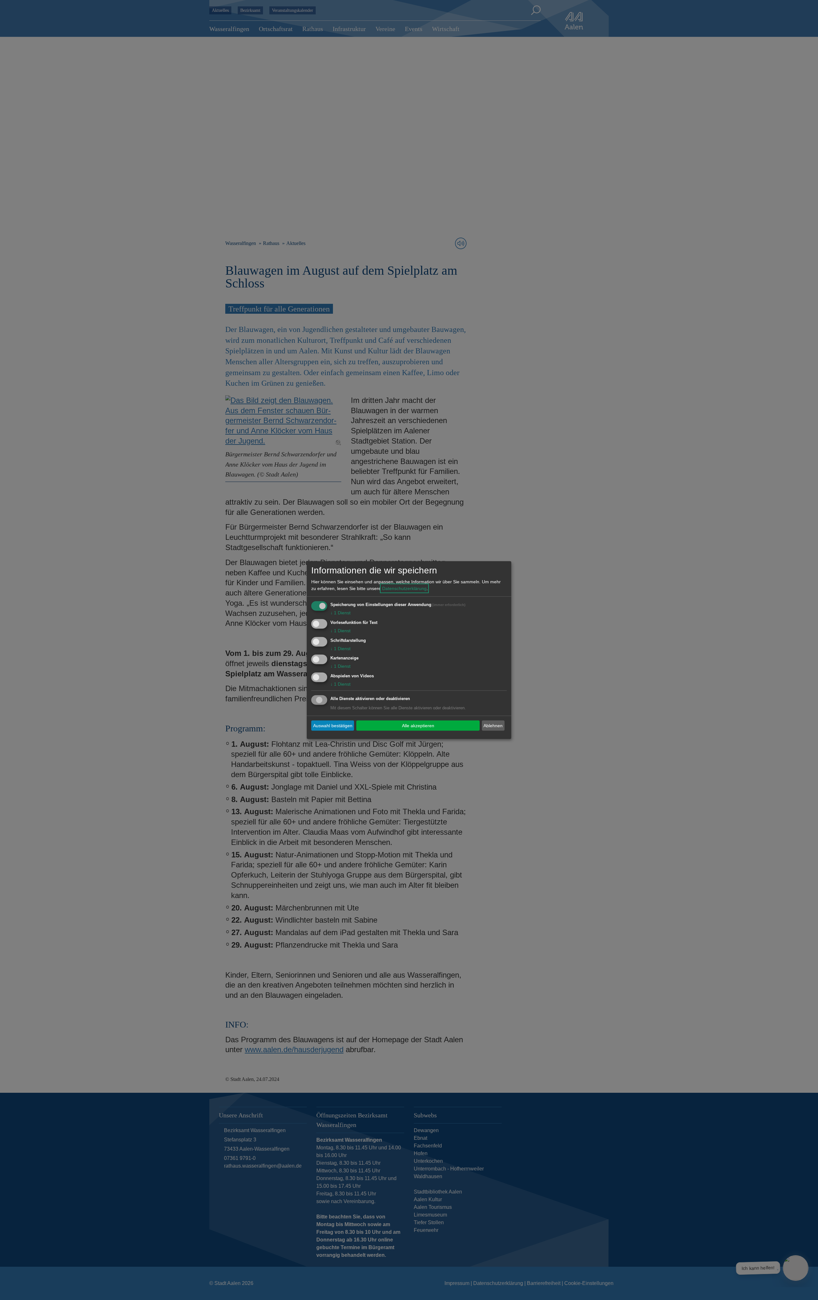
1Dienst (340, 612)
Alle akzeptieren (418, 725)
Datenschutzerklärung (404, 588)
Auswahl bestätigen (332, 725)
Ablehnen (493, 725)
